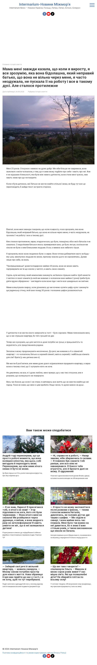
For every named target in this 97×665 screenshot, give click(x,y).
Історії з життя (41, 92)
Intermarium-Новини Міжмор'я (44, 4)
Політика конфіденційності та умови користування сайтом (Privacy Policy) (34, 653)
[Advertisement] (48, 38)
